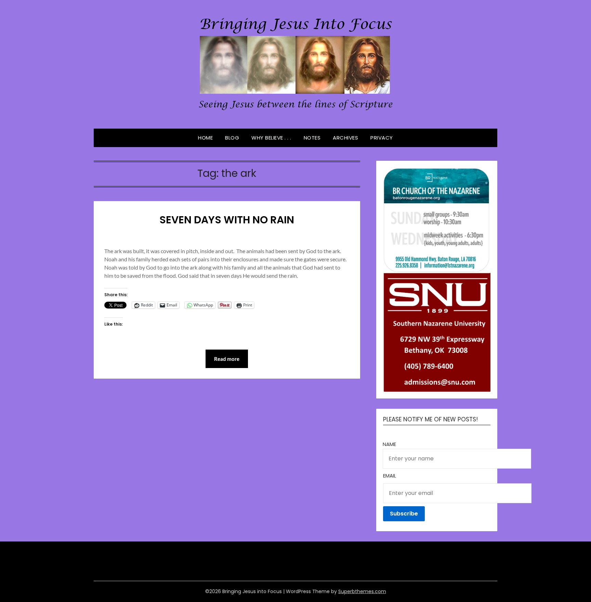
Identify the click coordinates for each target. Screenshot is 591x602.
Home (205, 137)
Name (389, 444)
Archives (345, 137)
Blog (232, 137)
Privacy (381, 137)
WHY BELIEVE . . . (271, 137)
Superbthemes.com (362, 591)
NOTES (312, 137)
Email (389, 475)
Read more (226, 359)
